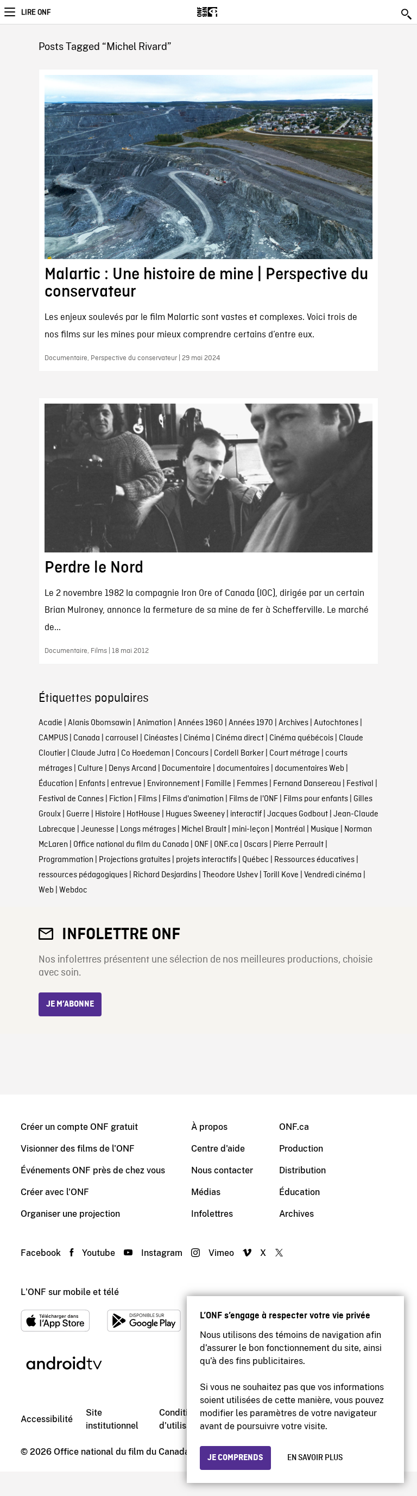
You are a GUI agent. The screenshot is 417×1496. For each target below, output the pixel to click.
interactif (246, 814)
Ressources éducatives (314, 859)
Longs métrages (148, 829)
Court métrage (294, 753)
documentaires (243, 768)
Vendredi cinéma (333, 875)
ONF (201, 844)
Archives (293, 723)
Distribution (302, 1170)
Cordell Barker (239, 753)
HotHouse (143, 814)
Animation (154, 723)
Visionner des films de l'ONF (78, 1148)
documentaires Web (309, 768)
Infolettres (212, 1214)
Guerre (78, 814)
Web (46, 890)
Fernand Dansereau (307, 783)
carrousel (121, 738)
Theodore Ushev (230, 875)
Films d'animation (193, 799)
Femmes (252, 783)
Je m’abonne (70, 1004)
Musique (325, 829)
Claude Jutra (93, 753)
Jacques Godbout (297, 814)
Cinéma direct (240, 738)
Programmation (66, 859)
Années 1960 (200, 723)
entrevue (126, 783)
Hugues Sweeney (195, 814)
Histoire (108, 814)
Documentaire (186, 768)
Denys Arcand (132, 768)
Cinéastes (161, 738)
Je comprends (235, 1458)
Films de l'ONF (253, 799)
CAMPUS (53, 738)
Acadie (50, 723)
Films (147, 799)
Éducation (56, 783)
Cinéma (197, 738)
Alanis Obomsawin (99, 723)
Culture (90, 768)
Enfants (92, 783)
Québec (255, 859)
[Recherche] (407, 14)
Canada (86, 738)
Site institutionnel (112, 1419)
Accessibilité (47, 1419)
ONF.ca (226, 844)
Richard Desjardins (165, 875)
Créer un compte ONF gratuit (79, 1127)
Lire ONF (35, 12)
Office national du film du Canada (131, 844)
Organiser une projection (70, 1214)
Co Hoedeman (145, 753)
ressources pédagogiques (83, 875)
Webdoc (73, 890)
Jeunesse (98, 829)
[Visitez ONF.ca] (226, 12)
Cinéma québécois (301, 738)
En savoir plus (315, 1458)
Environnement (173, 783)
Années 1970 (251, 723)
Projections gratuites (134, 859)
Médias (205, 1192)
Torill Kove (281, 875)
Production (301, 1148)
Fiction (120, 799)
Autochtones (336, 723)
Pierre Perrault (298, 844)
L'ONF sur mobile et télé (70, 1292)
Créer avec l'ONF (55, 1192)
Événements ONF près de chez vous (93, 1170)
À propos (209, 1127)
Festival (360, 783)
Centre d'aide (218, 1148)
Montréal (290, 829)
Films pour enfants (315, 799)
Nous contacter (222, 1170)
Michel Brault (203, 829)
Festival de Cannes (71, 799)
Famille (218, 783)
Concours (191, 753)
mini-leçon (250, 829)
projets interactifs (206, 859)
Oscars (256, 844)
